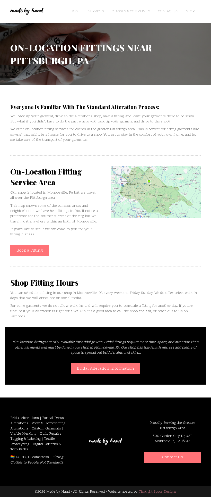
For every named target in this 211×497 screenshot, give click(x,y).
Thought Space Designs (158, 491)
